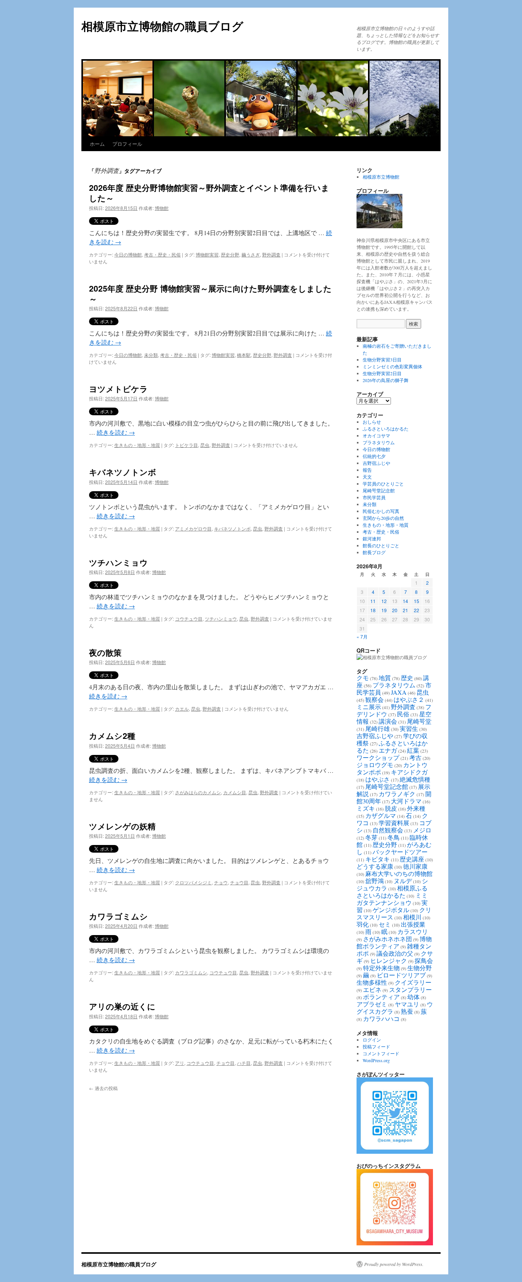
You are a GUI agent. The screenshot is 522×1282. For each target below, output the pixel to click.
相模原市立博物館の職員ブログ (162, 26)
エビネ (372, 989)
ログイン (372, 1040)
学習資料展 (394, 823)
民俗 (403, 714)
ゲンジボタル (391, 910)
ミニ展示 (369, 707)
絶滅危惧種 (415, 779)
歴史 (407, 678)
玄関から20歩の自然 (383, 518)
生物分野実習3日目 (382, 359)
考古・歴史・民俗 (162, 254)
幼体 (413, 997)
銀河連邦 (372, 538)
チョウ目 (239, 882)
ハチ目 (244, 1062)
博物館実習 (207, 254)
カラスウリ (412, 931)
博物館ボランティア (394, 942)
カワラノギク (397, 794)
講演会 (388, 721)
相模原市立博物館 (381, 177)
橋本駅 (244, 355)
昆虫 (204, 445)
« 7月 (362, 636)
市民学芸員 (374, 497)
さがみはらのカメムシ (198, 792)
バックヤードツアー (400, 852)
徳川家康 (415, 866)
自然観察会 (388, 830)
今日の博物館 (128, 254)
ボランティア (381, 997)
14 (405, 601)
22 (416, 610)
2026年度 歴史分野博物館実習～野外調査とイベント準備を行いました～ (209, 192)
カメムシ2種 (112, 735)
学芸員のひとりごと (383, 484)
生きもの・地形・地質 (137, 445)
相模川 (412, 917)
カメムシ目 (234, 792)
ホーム (97, 143)
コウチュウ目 (189, 618)
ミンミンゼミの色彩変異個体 (392, 366)
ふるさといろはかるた (386, 429)
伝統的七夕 (374, 456)
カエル (182, 708)
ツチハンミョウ (118, 562)
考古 (415, 757)
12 (384, 601)
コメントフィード (381, 1053)
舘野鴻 (374, 881)
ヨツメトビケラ (118, 388)
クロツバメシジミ (193, 882)
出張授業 (413, 924)
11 (373, 601)
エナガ (388, 750)
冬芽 (371, 837)
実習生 (409, 728)
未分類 (151, 355)
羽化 (363, 924)
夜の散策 (105, 652)
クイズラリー (413, 982)
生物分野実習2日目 (382, 373)
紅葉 (413, 750)
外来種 (416, 808)
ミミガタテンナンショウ (392, 898)
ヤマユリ (407, 1004)
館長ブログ (374, 552)
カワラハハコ (381, 1018)
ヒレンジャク (388, 960)
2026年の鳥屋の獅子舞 (386, 380)
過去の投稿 (103, 1088)
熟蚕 (407, 1011)
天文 (367, 477)
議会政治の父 (394, 953)
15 (416, 601)
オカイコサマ (376, 435)
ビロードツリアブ (401, 975)
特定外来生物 (381, 968)
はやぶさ (377, 779)
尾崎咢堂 (419, 721)
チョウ (221, 882)
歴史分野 (230, 254)
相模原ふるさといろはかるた (392, 891)
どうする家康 (375, 866)
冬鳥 (393, 837)
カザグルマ (380, 815)
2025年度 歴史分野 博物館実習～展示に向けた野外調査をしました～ (210, 293)
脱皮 (391, 808)
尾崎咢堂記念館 (379, 490)
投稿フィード (376, 1046)
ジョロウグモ (375, 765)
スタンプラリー (410, 989)
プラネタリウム (379, 442)
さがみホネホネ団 (387, 939)
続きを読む (116, 432)
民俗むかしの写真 (381, 511)
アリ (179, 1062)
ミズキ (366, 808)
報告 (367, 470)
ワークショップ (378, 757)
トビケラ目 (186, 445)
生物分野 (419, 968)
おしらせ (372, 422)
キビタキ (377, 859)
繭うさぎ (251, 254)
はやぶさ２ (409, 699)
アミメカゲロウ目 (193, 528)
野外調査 (271, 254)
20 (394, 610)
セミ (385, 924)
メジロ (422, 830)
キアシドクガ (409, 772)
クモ (363, 678)
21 (405, 610)
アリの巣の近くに (122, 1006)
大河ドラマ (406, 801)
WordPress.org (376, 1060)
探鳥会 (424, 960)
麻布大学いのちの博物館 (399, 873)
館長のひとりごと (381, 545)
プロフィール (127, 143)
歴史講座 (412, 859)
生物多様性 (372, 982)
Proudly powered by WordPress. (393, 1264)
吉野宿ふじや (376, 463)
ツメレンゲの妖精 (122, 826)
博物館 (162, 208)
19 (384, 610)
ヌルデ (403, 881)
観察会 (374, 699)
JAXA (399, 692)
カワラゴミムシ (118, 916)
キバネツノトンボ (122, 471)
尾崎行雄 (377, 728)
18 (373, 610)
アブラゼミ (372, 1004)
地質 (385, 678)
